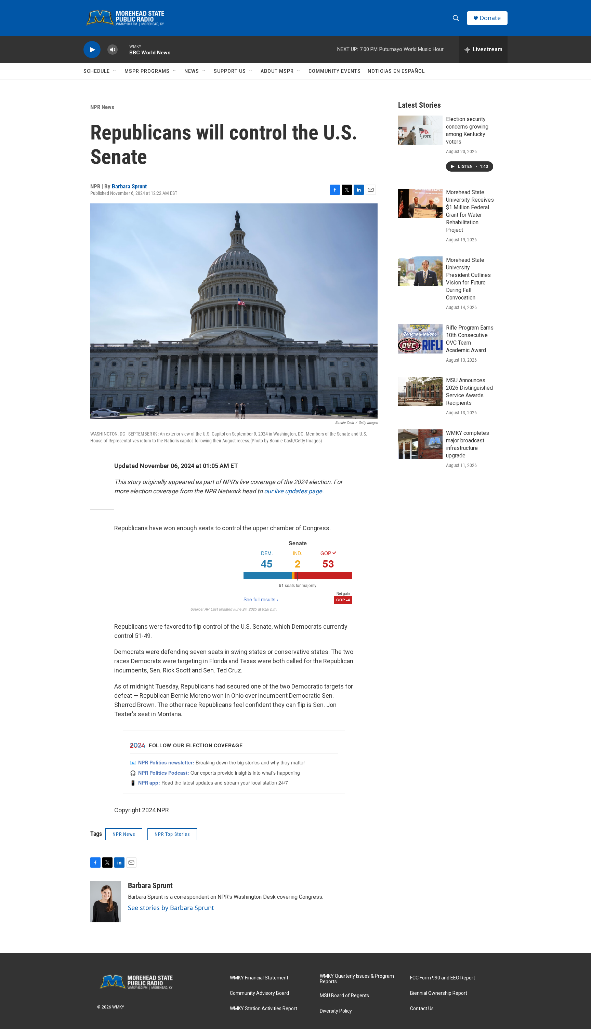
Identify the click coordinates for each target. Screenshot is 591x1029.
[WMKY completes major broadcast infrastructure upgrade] (420, 444)
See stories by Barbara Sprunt (171, 908)
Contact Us (422, 1008)
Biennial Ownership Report (438, 993)
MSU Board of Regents (344, 995)
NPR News (102, 107)
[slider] (123, 49)
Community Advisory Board (259, 993)
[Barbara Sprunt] (105, 901)
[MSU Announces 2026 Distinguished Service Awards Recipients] (420, 391)
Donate (490, 18)
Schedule (96, 71)
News (191, 71)
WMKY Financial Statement (259, 977)
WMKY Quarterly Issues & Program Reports (357, 979)
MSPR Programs (147, 71)
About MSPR (277, 71)
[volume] (112, 49)
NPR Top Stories (172, 834)
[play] (92, 50)
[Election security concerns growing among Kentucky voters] (420, 130)
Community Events (334, 71)
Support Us (230, 71)
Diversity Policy (336, 1011)
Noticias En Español (396, 71)
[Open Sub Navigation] (115, 71)
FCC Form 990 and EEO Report (442, 977)
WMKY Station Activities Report (263, 1008)
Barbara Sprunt (129, 186)
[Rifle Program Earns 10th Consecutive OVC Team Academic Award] (420, 338)
